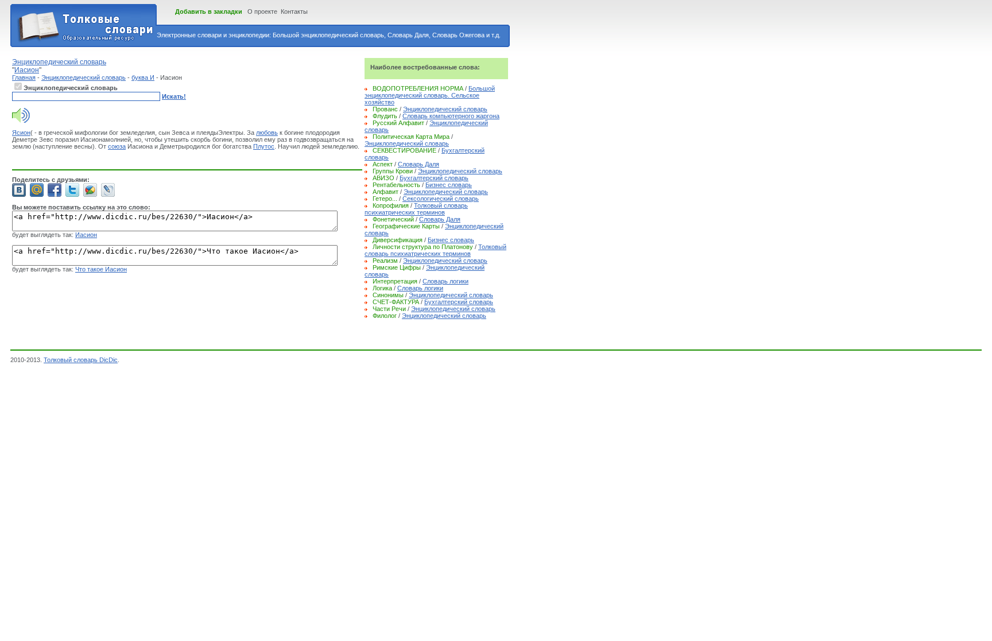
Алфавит (385, 191)
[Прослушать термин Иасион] (21, 120)
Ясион (21, 132)
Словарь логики (445, 281)
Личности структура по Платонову (423, 246)
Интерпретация (395, 281)
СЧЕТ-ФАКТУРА (396, 301)
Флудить (385, 115)
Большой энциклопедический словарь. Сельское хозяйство (430, 95)
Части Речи (389, 308)
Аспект (383, 164)
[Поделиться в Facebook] (54, 190)
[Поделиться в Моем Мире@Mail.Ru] (37, 190)
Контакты (294, 11)
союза (117, 146)
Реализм (385, 260)
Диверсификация (398, 239)
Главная (24, 77)
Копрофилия (391, 205)
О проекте (262, 11)
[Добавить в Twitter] (72, 190)
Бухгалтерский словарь (434, 177)
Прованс (385, 109)
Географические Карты (406, 226)
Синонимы (388, 295)
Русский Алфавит (398, 122)
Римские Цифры (397, 267)
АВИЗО (383, 177)
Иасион (86, 234)
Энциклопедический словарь (83, 77)
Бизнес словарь (448, 184)
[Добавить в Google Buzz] (90, 190)
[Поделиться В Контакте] (19, 190)
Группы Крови (393, 171)
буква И (142, 77)
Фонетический (393, 219)
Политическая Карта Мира (411, 136)
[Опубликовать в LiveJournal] (108, 190)
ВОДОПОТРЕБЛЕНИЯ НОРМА (418, 88)
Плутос (263, 146)
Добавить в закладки (208, 11)
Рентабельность (396, 184)
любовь (267, 132)
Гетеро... (385, 198)
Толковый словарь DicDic (81, 359)
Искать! (174, 96)
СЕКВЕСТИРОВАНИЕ (404, 150)
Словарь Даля (418, 164)
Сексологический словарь (440, 198)
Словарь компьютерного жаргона (450, 115)
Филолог (385, 315)
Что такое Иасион (101, 269)
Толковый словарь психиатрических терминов (416, 209)
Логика (382, 288)
